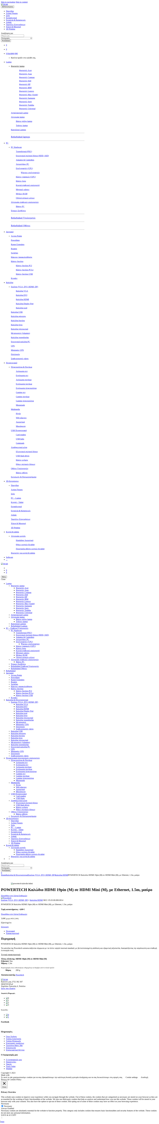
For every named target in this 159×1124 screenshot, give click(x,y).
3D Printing (10, 29)
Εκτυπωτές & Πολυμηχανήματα (23, 477)
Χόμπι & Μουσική (13, 27)
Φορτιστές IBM (25, 88)
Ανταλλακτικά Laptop (19, 113)
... (6, 559)
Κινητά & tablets (12, 532)
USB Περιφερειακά (19, 430)
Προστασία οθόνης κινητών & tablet (30, 549)
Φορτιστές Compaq (27, 77)
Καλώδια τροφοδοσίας (20, 337)
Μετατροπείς (21, 722)
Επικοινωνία (11, 1048)
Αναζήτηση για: (7, 33)
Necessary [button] (5, 1104)
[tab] (82, 931)
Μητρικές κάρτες (22, 189)
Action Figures (12, 13)
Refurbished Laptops (19, 626)
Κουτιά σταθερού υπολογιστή (28, 185)
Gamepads (20, 443)
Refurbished (11, 671)
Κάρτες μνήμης (22, 460)
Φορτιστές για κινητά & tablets (23, 553)
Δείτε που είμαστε (8, 988)
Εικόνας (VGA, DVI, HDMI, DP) (24, 287)
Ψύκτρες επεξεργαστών (30, 173)
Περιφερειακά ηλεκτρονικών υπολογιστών (23, 758)
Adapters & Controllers (25, 160)
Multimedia (15, 409)
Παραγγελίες (11, 1062)
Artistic (9, 22)
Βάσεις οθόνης (22, 473)
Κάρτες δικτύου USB (24, 274)
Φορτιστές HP (24, 84)
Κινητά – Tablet (17, 502)
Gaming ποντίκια (22, 397)
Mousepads (20, 405)
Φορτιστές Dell (25, 81)
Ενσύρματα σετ (22, 375)
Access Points (16, 236)
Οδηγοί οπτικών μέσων (25, 198)
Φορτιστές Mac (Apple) (28, 95)
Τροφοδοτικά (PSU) (24, 151)
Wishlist (9, 1069)
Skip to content (22, 2)
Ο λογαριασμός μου (14, 1060)
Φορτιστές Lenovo (26, 91)
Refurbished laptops (20, 137)
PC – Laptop (16, 498)
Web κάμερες (21, 418)
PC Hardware (16, 147)
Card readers (21, 435)
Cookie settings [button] (132, 1077)
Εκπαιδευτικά (11, 18)
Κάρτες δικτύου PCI (24, 266)
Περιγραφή (10, 931)
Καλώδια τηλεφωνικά (19, 329)
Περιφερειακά (11, 363)
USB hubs (20, 439)
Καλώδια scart (21, 308)
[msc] (7, 1017)
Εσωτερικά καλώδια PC (20, 342)
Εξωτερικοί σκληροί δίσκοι (27, 452)
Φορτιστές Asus (25, 74)
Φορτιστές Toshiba (26, 105)
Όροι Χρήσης (11, 1036)
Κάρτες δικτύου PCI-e (24, 270)
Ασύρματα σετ (22, 371)
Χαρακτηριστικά (12, 933)
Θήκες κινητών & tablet (25, 545)
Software (9, 557)
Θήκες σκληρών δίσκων (25, 464)
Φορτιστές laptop (17, 66)
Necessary (8, 1106)
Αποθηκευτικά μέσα (19, 447)
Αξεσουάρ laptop (18, 117)
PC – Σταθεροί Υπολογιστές (17, 628)
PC (7, 143)
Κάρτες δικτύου (17, 261)
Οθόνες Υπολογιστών (19, 468)
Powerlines (15, 240)
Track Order (11, 1066)
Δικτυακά (9, 232)
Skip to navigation (8, 2)
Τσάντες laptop (22, 125)
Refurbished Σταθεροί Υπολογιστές (25, 666)
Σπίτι (8, 16)
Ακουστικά (20, 422)
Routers (14, 249)
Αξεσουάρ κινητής (18, 536)
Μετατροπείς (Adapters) (20, 333)
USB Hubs (20, 798)
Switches (14, 253)
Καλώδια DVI (21, 295)
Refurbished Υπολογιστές (23, 218)
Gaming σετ (20, 392)
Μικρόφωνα (20, 426)
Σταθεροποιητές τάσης (20, 359)
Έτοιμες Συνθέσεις (18, 211)
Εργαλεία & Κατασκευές (16, 20)
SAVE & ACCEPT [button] (8, 1115)
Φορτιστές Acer (25, 70)
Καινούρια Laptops (18, 130)
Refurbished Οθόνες (20, 225)
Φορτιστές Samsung (27, 98)
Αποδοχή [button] (144, 1077)
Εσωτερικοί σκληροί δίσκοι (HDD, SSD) (32, 156)
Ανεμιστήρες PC (22, 164)
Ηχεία (18, 414)
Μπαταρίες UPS (17, 350)
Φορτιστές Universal (27, 109)
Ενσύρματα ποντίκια (24, 384)
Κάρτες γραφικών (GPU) (26, 177)
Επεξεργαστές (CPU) (24, 168)
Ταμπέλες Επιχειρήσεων (15, 24)
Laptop (9, 62)
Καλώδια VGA (22, 291)
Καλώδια (9, 282)
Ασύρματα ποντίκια (23, 380)
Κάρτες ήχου (21, 181)
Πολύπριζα (15, 354)
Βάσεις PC (20, 206)
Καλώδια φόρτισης (18, 316)
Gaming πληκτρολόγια (25, 401)
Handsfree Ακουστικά (24, 540)
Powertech (20, 975)
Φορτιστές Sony (25, 102)
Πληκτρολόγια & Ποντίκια (21, 367)
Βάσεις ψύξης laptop (24, 121)
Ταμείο (9, 1064)
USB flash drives (22, 456)
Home (3, 875)
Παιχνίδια (10, 11)
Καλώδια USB (17, 312)
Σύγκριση (5, 927)
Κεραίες (14, 278)
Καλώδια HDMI (22, 299)
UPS (13, 346)
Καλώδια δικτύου (18, 321)
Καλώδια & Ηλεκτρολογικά (17, 700)
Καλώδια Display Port (24, 304)
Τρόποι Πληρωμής (13, 1041)
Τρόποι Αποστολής (13, 1039)
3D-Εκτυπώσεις (12, 481)
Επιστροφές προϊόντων (15, 1043)
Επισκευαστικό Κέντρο (15, 1050)
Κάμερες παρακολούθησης (21, 257)
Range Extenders (17, 244)
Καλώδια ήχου (16, 325)
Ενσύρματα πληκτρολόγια (26, 388)
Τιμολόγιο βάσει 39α (14, 1045)
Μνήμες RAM (21, 194)
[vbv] (7, 1015)
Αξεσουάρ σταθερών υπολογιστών (25, 202)
